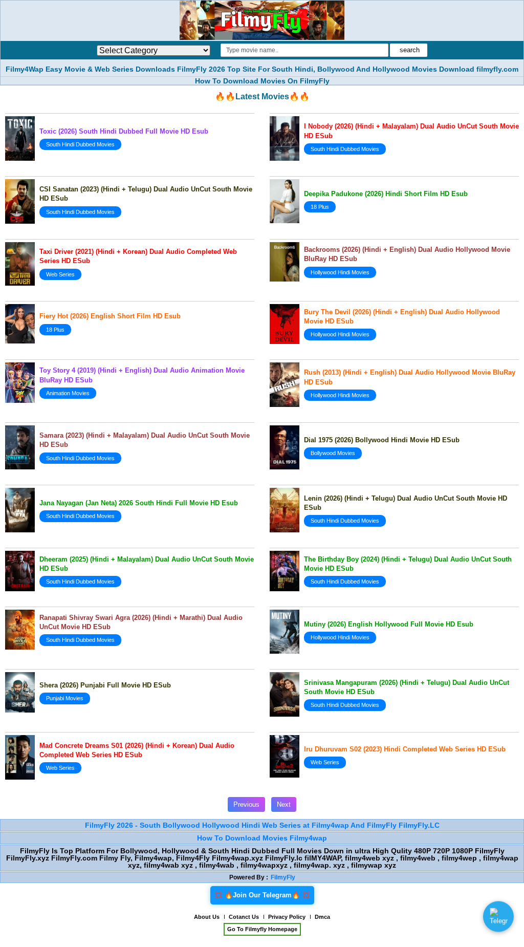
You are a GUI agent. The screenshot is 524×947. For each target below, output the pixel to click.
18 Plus (320, 207)
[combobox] (305, 50)
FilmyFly (283, 877)
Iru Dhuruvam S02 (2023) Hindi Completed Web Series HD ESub (405, 749)
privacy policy (286, 917)
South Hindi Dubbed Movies (80, 144)
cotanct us (244, 917)
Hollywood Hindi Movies (340, 272)
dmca (322, 917)
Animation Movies (68, 393)
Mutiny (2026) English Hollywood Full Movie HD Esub (388, 624)
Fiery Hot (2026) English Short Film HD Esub (110, 316)
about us (207, 917)
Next (284, 804)
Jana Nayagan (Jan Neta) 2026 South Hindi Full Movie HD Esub (138, 503)
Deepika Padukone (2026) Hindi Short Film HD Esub (386, 194)
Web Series (60, 274)
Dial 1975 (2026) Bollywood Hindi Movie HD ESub (382, 440)
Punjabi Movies (64, 698)
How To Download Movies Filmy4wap (262, 838)
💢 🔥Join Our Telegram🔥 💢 (262, 895)
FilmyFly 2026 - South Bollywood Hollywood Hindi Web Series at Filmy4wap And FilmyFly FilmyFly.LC (262, 825)
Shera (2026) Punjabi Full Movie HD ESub (105, 685)
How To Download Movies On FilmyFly (262, 81)
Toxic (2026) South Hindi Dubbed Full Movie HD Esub (123, 131)
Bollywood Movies (333, 453)
